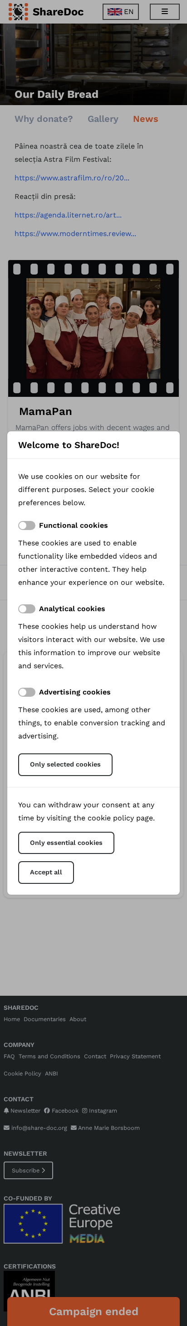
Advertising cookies (75, 692)
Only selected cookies (65, 764)
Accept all (46, 872)
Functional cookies (73, 525)
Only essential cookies (66, 842)
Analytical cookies (72, 608)
